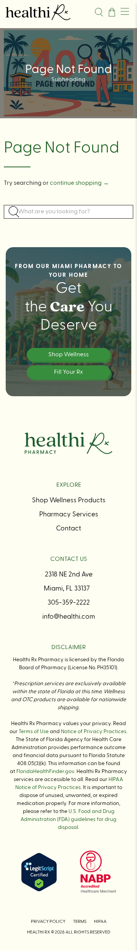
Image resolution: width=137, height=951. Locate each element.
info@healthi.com (68, 616)
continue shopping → (79, 183)
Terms (79, 921)
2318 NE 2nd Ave (68, 574)
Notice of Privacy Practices (93, 731)
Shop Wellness (68, 355)
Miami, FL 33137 (67, 588)
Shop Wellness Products (68, 500)
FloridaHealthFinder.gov (45, 771)
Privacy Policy (48, 921)
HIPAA (100, 921)
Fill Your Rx (68, 372)
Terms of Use (34, 731)
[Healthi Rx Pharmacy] (47, 12)
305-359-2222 (69, 602)
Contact (68, 528)
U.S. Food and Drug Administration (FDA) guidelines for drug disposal (68, 819)
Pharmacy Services (68, 514)
